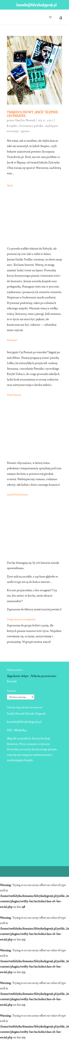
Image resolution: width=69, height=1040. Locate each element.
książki (12, 126)
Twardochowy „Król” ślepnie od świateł (32, 114)
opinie (25, 131)
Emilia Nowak (25, 120)
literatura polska (31, 126)
